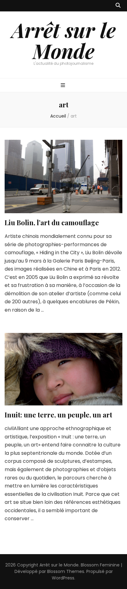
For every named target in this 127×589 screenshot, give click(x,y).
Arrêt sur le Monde (64, 40)
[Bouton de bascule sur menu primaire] (64, 85)
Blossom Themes (65, 571)
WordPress (63, 578)
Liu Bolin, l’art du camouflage (52, 222)
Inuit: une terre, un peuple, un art (58, 414)
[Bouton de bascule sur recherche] (118, 6)
